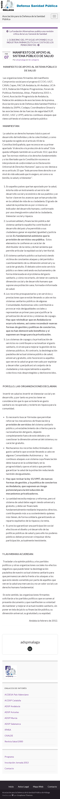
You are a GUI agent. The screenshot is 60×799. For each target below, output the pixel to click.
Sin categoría (33, 60)
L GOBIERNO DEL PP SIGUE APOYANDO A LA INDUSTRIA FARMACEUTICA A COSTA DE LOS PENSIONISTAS (30, 42)
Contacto (9, 768)
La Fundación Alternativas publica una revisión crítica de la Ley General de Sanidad (32, 32)
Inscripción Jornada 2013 (17, 762)
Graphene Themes (25, 795)
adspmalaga (21, 60)
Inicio (11, 786)
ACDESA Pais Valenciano (17, 694)
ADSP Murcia (11, 718)
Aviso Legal (23, 786)
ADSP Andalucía (12, 706)
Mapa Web (38, 786)
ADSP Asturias (12, 712)
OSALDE (9, 735)
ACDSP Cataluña (13, 700)
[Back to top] (53, 792)
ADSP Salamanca (13, 724)
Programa (9, 756)
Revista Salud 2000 (14, 741)
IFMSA (8, 729)
